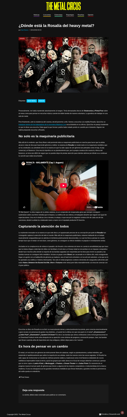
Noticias (36, 15)
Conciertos (47, 15)
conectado (42, 395)
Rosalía (41, 101)
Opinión (90, 15)
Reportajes (70, 15)
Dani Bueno (24, 30)
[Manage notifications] (122, 412)
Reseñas (81, 15)
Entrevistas (58, 15)
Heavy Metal (32, 101)
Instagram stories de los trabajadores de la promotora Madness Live (42, 124)
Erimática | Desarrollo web (110, 414)
